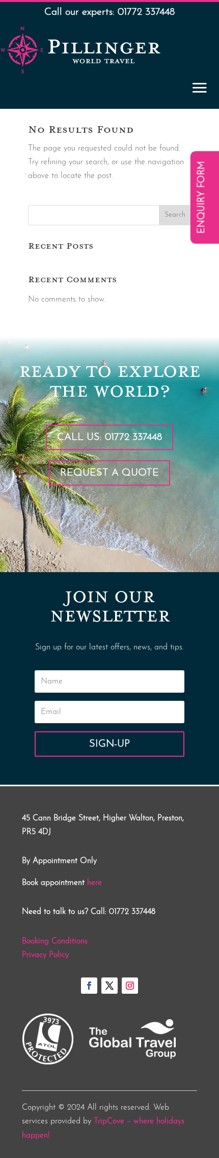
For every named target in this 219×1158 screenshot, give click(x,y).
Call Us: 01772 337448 (109, 437)
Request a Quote (109, 473)
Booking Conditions (55, 941)
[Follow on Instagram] (130, 985)
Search (175, 215)
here (94, 883)
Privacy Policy (45, 955)
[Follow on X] (109, 985)
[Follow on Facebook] (89, 985)
